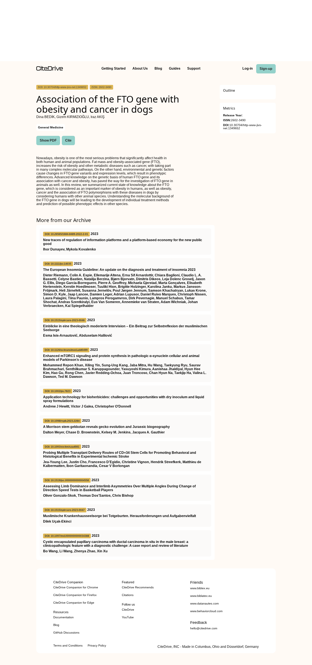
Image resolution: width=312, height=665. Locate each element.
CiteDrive (128, 609)
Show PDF (48, 140)
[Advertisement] (156, 31)
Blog (158, 68)
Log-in (247, 68)
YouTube (128, 617)
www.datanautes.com (204, 603)
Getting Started (113, 68)
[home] (49, 69)
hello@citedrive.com (203, 628)
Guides (174, 68)
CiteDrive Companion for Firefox (75, 595)
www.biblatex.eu (201, 596)
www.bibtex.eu (199, 588)
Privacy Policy (97, 645)
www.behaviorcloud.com (206, 611)
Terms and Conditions (68, 645)
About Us (140, 68)
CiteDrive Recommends (138, 587)
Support (193, 68)
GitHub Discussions (66, 632)
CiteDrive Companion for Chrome (75, 587)
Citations (128, 595)
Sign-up (266, 68)
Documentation (63, 617)
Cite (68, 140)
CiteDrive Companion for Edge (73, 602)
